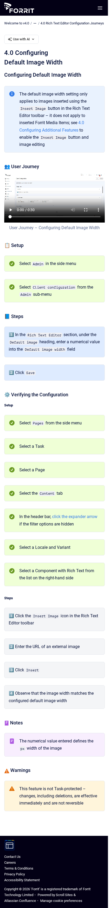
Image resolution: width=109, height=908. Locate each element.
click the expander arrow (74, 516)
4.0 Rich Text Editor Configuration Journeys (72, 23)
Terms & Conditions (18, 868)
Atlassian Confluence (20, 901)
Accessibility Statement (22, 880)
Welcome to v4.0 (16, 23)
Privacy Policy (14, 874)
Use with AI (21, 39)
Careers (10, 862)
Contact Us (12, 857)
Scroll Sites (64, 895)
